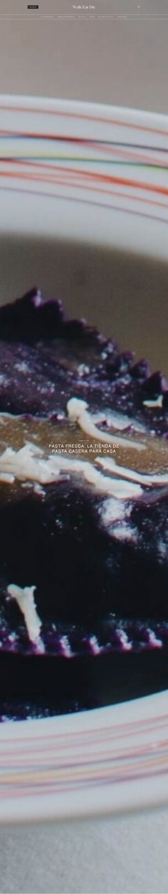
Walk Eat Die (84, 7)
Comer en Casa (84, 440)
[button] (33, 7)
